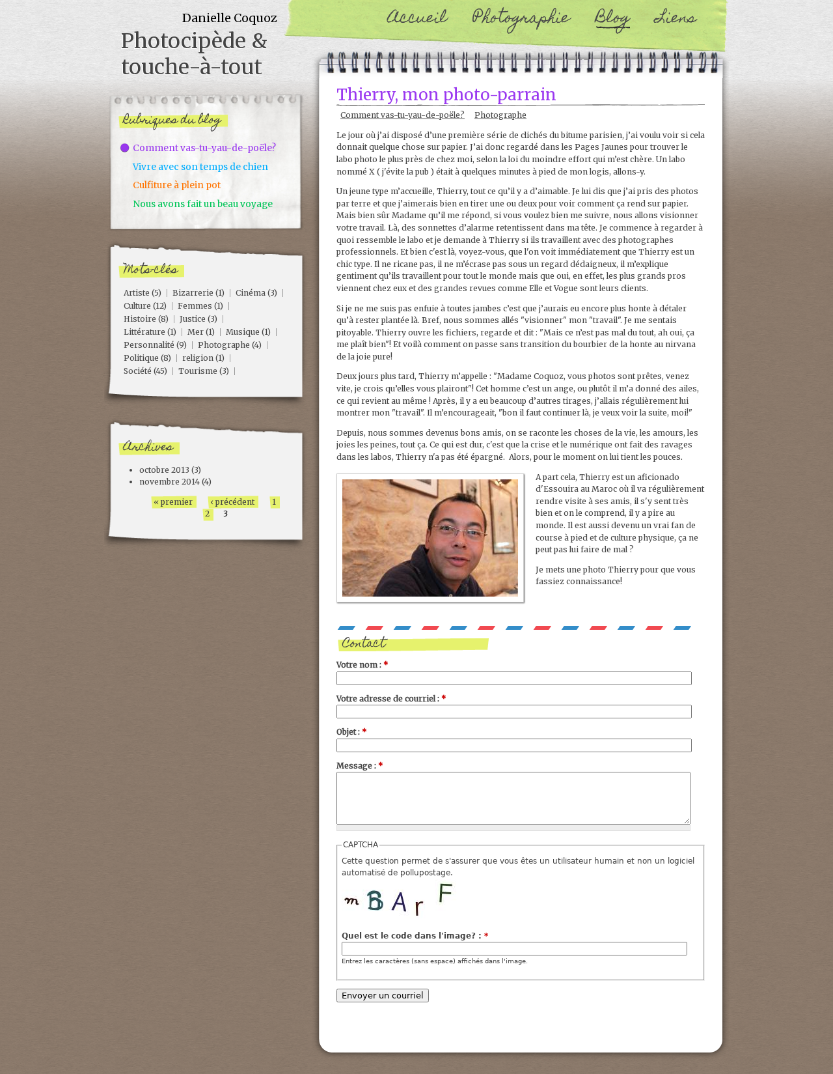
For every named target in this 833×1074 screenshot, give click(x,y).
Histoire (140, 319)
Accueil (417, 19)
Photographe (500, 115)
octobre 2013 (164, 470)
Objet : (351, 732)
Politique (141, 358)
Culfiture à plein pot (177, 185)
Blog (612, 19)
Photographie (521, 19)
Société (138, 371)
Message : (359, 765)
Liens (676, 19)
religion (197, 358)
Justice (193, 319)
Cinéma (251, 293)
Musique (243, 332)
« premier (173, 502)
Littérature (144, 332)
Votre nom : (362, 665)
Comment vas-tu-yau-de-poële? (402, 115)
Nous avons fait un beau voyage (203, 204)
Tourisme (197, 371)
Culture (137, 306)
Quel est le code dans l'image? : (415, 935)
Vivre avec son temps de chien (200, 167)
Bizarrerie (192, 293)
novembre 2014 (169, 482)
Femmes (195, 306)
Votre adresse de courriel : (391, 698)
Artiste (137, 293)
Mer (195, 332)
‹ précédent (232, 502)
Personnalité (149, 345)
